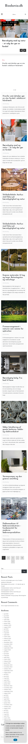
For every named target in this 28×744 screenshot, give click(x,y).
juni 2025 (6, 631)
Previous (21, 50)
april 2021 (6, 716)
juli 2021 (6, 710)
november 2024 (8, 644)
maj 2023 (6, 678)
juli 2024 (6, 651)
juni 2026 (6, 616)
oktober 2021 (7, 706)
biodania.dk (9, 24)
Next (24, 50)
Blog (4, 22)
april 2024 (6, 657)
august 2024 (7, 650)
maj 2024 (6, 655)
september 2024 (8, 648)
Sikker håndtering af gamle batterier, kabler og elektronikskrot (13, 429)
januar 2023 (7, 684)
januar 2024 (7, 663)
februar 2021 (7, 719)
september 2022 (8, 691)
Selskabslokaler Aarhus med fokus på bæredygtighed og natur (14, 197)
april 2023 (6, 680)
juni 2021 (6, 712)
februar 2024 (7, 661)
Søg (2, 568)
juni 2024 (6, 653)
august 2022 (7, 693)
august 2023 (7, 672)
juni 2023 (6, 676)
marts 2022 (7, 701)
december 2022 (8, 685)
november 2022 (8, 687)
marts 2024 (7, 659)
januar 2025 (7, 640)
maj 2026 (6, 617)
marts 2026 (7, 621)
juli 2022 (6, 695)
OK (15, 739)
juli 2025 (6, 629)
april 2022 (6, 699)
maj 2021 (6, 714)
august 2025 (7, 627)
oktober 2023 (7, 668)
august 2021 (7, 708)
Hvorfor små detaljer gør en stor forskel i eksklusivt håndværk (14, 98)
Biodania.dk (14, 5)
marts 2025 (7, 636)
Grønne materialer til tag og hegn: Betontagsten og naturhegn (14, 277)
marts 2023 (7, 682)
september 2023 (8, 670)
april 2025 (6, 634)
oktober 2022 (7, 689)
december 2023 (8, 665)
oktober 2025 (7, 625)
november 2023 (8, 667)
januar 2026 (7, 623)
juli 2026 (6, 614)
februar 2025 (7, 638)
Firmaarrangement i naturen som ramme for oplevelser (13, 329)
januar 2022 (7, 703)
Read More (9, 50)
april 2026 (6, 619)
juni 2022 (6, 697)
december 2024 (8, 642)
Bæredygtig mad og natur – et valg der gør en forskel (13, 43)
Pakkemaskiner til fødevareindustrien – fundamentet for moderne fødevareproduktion (12, 528)
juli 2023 (6, 674)
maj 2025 (6, 632)
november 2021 (8, 704)
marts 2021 (7, 718)
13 (22, 558)
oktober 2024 (7, 646)
